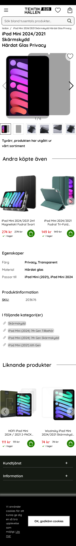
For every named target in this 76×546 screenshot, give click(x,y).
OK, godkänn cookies (48, 521)
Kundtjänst (12, 463)
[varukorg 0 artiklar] (70, 10)
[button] (71, 85)
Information (13, 476)
